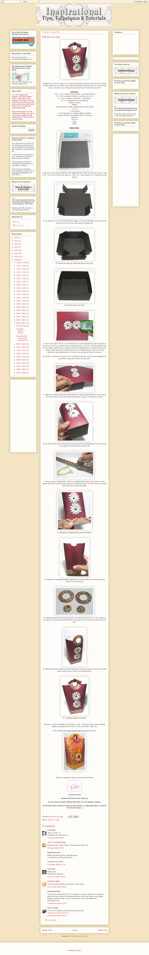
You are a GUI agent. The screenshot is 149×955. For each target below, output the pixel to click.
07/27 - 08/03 (21, 347)
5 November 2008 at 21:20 (56, 864)
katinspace (51, 881)
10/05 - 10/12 (21, 301)
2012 (16, 247)
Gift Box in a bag (53, 820)
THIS (68, 83)
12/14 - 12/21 (21, 269)
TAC (90, 96)
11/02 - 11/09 (21, 288)
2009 (16, 257)
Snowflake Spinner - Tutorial (20, 331)
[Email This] (69, 817)
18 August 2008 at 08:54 (55, 848)
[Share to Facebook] (75, 817)
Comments (19, 225)
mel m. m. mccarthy (54, 842)
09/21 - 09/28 (21, 307)
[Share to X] (73, 817)
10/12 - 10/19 (21, 298)
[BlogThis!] (71, 817)
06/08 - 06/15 (21, 369)
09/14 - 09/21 (21, 310)
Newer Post (47, 930)
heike (49, 869)
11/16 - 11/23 (21, 282)
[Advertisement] (21, 415)
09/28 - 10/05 (21, 304)
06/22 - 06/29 (21, 363)
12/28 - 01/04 (21, 262)
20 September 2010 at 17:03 (56, 903)
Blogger (78, 950)
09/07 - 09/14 (21, 313)
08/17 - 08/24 (21, 320)
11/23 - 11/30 (21, 278)
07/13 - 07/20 (21, 353)
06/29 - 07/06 (21, 360)
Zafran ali (50, 908)
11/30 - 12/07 (21, 275)
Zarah (49, 830)
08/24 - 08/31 (21, 317)
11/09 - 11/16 (21, 285)
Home (75, 930)
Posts (17, 222)
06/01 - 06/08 (21, 373)
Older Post (102, 930)
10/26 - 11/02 (21, 291)
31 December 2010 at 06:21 (56, 916)
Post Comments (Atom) (79, 936)
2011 (16, 250)
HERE (78, 802)
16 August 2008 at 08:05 (55, 838)
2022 (16, 238)
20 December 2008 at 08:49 (56, 887)
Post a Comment (50, 920)
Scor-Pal (74, 109)
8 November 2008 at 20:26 (56, 877)
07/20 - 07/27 (21, 350)
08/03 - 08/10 (21, 344)
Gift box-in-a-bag (22, 326)
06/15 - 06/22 (21, 366)
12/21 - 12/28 (21, 266)
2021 (16, 241)
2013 (16, 244)
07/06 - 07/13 (21, 357)
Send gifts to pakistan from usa (58, 913)
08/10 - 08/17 (21, 323)
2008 (16, 260)
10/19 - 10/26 (21, 294)
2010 (16, 253)
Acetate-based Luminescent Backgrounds (21, 338)
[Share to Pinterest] (77, 817)
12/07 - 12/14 (21, 272)
